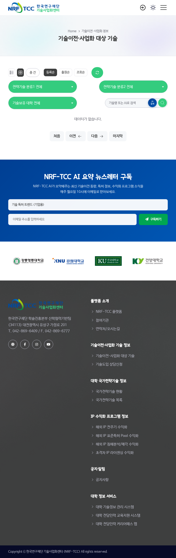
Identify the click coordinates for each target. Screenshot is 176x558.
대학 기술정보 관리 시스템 (115, 507)
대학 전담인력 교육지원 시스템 (118, 515)
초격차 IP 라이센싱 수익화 (115, 453)
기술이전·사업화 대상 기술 (115, 356)
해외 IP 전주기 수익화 (111, 427)
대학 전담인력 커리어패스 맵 (116, 524)
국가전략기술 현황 (109, 391)
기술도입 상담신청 (109, 364)
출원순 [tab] (65, 72)
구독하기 (155, 219)
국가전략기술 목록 (109, 400)
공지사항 (102, 480)
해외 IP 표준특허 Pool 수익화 (117, 436)
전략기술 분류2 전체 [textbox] (118, 87)
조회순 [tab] (81, 72)
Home (72, 31)
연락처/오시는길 (108, 329)
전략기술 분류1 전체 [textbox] (27, 87)
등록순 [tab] (50, 72)
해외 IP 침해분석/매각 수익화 (117, 444)
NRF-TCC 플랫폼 (109, 312)
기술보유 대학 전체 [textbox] (26, 103)
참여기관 (102, 320)
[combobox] (27, 84)
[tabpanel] (88, 104)
